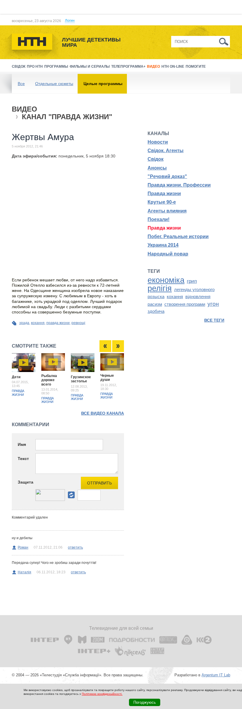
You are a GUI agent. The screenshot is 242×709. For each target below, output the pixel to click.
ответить (75, 547)
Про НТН (35, 66)
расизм (155, 304)
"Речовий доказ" (167, 176)
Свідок (18, 66)
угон (213, 304)
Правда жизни (18, 392)
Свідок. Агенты (166, 150)
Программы (56, 66)
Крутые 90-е (162, 202)
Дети (16, 377)
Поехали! (158, 219)
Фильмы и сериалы (90, 66)
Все (21, 83)
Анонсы (157, 167)
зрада (24, 323)
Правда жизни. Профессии (179, 184)
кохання (38, 323)
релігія (160, 288)
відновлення (197, 296)
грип (192, 281)
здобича (156, 311)
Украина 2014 (163, 245)
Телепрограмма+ (128, 66)
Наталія (24, 572)
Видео (153, 66)
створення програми (184, 304)
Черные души (107, 377)
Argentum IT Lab (216, 675)
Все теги (214, 320)
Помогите (196, 66)
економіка (166, 280)
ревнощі (78, 323)
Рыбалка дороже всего (49, 380)
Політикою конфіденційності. (102, 693)
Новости (158, 142)
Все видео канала (102, 413)
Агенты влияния (167, 210)
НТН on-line (172, 66)
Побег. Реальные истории (178, 236)
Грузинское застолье (81, 379)
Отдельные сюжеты (54, 83)
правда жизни (58, 323)
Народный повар (168, 253)
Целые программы (103, 83)
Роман (23, 547)
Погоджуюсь (144, 702)
